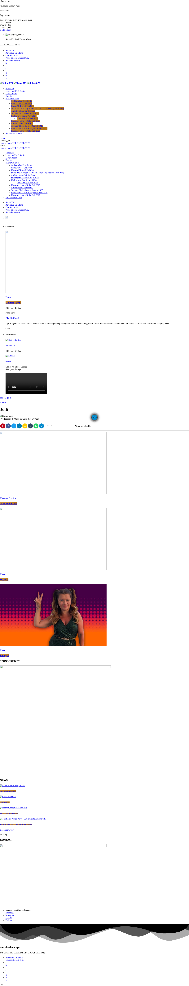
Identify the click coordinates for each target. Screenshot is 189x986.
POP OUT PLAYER (15, 143)
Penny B (4, 655)
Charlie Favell (13, 302)
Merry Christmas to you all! (9, 813)
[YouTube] (6, 63)
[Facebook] (6, 75)
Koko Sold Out (5, 802)
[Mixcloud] (6, 70)
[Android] (6, 78)
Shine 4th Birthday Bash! (8, 791)
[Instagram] (6, 73)
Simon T (8, 361)
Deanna (4, 579)
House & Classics (8, 498)
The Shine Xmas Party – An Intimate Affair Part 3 (16, 824)
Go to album (5, 30)
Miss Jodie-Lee (10, 345)
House (8, 297)
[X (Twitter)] (6, 65)
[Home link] (20, 83)
